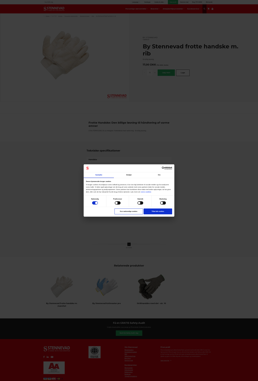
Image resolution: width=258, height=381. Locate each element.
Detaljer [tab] (129, 175)
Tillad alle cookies (158, 211)
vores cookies (146, 192)
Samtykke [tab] (98, 175)
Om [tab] (159, 175)
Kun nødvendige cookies (128, 211)
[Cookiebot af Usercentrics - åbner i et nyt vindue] (163, 168)
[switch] (118, 203)
